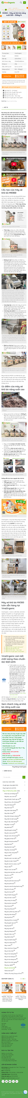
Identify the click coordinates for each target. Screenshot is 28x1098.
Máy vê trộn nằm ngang (10, 962)
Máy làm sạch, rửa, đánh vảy (11, 858)
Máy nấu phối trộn (9, 883)
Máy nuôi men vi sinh (9, 897)
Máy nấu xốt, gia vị (9, 889)
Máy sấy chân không (9, 914)
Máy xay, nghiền (8, 965)
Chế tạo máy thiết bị (6, 1054)
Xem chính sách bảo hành (17, 693)
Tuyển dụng (4, 1025)
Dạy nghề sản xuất (6, 1056)
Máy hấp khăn (8, 844)
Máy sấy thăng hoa (9, 931)
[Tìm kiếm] (23, 777)
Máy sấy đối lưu (8, 917)
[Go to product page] (7, 987)
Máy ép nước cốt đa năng (11, 836)
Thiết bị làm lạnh (8, 970)
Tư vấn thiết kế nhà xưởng (7, 1057)
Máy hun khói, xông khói (10, 852)
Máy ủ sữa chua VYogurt (10, 948)
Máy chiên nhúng (8, 813)
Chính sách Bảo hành (6, 1043)
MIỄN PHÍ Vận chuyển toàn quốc (14, 647)
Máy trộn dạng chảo (9, 942)
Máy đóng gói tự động (10, 830)
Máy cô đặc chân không (10, 821)
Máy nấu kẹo (7, 878)
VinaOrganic (14, 697)
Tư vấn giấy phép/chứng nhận (9, 1059)
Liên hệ (3, 1023)
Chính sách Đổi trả (6, 1045)
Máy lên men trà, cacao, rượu (11, 864)
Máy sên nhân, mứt (9, 934)
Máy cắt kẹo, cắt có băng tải (11, 802)
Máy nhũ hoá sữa (8, 892)
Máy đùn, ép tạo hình (9, 833)
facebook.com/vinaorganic (16, 763)
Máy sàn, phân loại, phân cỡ (11, 911)
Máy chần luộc (8, 807)
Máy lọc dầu (7, 866)
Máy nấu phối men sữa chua (11, 880)
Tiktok (16, 1080)
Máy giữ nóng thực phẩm (10, 841)
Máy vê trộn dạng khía (10, 954)
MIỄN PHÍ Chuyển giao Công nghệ (14, 651)
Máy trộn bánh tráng (9, 939)
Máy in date (7, 855)
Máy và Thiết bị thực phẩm (10, 791)
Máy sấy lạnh (7, 925)
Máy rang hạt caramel (10, 903)
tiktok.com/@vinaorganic (14, 761)
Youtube (10, 1080)
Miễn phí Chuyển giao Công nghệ (13, 97)
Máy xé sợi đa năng (12, 101)
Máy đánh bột (8, 827)
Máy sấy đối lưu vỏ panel (10, 920)
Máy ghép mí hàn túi (9, 838)
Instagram (13, 1080)
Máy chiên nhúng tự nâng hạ (11, 816)
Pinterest (6, 1080)
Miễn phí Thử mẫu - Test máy (12, 96)
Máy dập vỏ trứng (9, 824)
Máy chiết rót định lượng (10, 819)
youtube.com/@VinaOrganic (16, 759)
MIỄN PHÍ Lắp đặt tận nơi (12, 648)
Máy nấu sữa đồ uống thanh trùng (13, 886)
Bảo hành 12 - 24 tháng (10, 90)
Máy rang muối (8, 906)
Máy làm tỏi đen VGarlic (10, 861)
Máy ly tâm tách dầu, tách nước (12, 872)
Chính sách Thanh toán (7, 1042)
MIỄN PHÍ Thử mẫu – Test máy (13, 650)
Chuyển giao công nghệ (9, 785)
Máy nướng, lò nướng (9, 900)
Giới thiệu (3, 1022)
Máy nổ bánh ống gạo (10, 895)
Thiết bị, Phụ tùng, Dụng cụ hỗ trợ (13, 973)
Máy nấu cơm (7, 875)
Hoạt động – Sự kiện (6, 1028)
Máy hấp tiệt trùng (9, 847)
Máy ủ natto (7, 945)
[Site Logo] (8, 2)
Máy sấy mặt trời (8, 928)
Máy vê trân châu (8, 951)
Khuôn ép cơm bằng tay (10, 793)
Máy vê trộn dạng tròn (10, 959)
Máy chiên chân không (10, 810)
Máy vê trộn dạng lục (9, 956)
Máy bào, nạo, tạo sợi (10, 796)
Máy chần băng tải (9, 805)
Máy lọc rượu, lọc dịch (10, 869)
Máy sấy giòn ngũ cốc (10, 923)
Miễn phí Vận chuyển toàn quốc (13, 92)
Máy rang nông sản (9, 909)
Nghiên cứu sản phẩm (6, 1051)
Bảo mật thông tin (6, 1040)
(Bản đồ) (8, 1067)
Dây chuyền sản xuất (8, 788)
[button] (21, 3)
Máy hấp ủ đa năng (9, 850)
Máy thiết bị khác (8, 937)
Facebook (3, 1080)
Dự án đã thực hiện (6, 1026)
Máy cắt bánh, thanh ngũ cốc (11, 799)
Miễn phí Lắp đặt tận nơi (11, 94)
